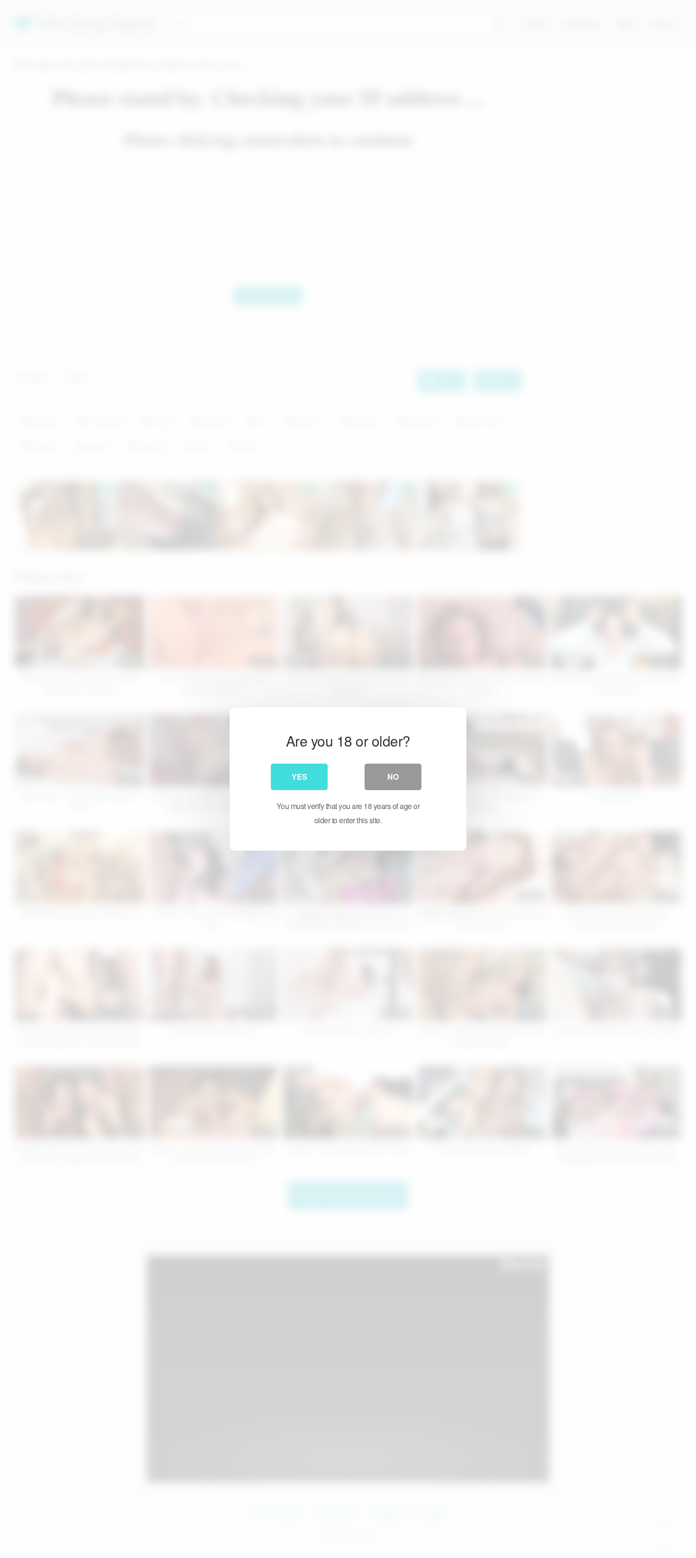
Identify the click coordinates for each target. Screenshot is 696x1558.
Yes (299, 776)
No (393, 776)
